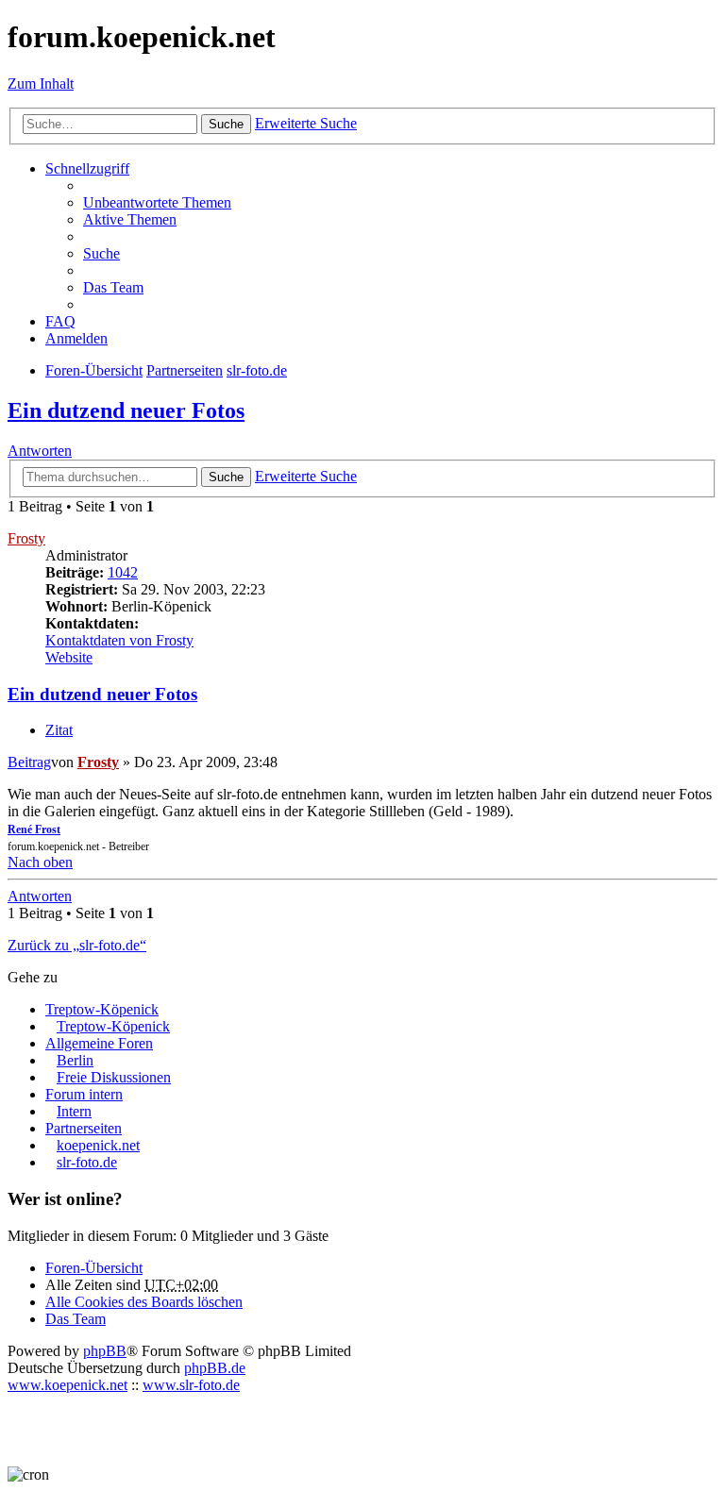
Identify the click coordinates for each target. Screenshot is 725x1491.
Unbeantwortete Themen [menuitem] (157, 202)
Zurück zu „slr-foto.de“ (77, 945)
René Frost (34, 829)
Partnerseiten (83, 1128)
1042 (123, 572)
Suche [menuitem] (101, 253)
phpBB (104, 1351)
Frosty (26, 538)
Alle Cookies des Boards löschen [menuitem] (144, 1302)
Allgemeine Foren (99, 1043)
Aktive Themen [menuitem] (130, 219)
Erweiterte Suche (306, 123)
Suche (226, 124)
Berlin (75, 1060)
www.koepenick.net (67, 1385)
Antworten (40, 451)
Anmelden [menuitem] (76, 338)
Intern (74, 1111)
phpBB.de (214, 1368)
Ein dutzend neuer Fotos (126, 410)
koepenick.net (98, 1145)
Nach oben (40, 862)
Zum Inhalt (41, 83)
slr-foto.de (87, 1162)
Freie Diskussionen (114, 1077)
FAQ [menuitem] (60, 321)
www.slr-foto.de (191, 1385)
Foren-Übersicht (94, 1268)
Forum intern (84, 1094)
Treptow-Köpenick (102, 1009)
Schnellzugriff (87, 168)
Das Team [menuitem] (113, 287)
